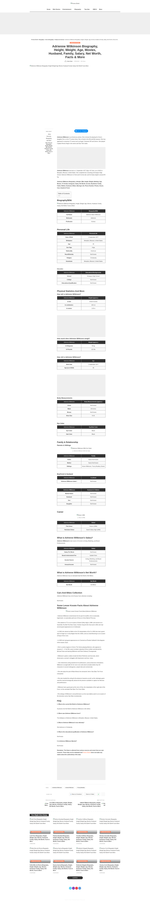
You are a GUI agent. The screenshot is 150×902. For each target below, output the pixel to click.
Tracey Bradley (81, 787)
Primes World (87, 752)
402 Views (83, 61)
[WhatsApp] (98, 794)
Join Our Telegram (82, 131)
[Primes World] (75, 3)
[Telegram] (103, 794)
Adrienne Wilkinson (57, 787)
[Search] (119, 9)
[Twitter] (70, 888)
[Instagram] (73, 888)
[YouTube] (76, 888)
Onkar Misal (69, 61)
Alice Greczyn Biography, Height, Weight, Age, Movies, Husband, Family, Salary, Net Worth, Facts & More (49, 148)
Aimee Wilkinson (70, 787)
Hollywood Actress (75, 42)
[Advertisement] (47, 23)
